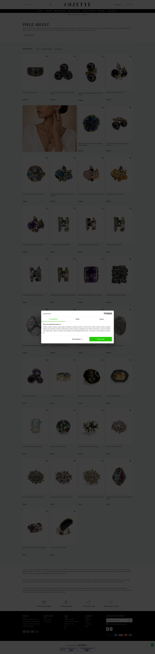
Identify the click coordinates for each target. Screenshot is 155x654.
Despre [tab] (102, 319)
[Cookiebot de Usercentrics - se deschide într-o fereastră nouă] (105, 314)
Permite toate (100, 339)
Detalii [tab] (77, 319)
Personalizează (76, 339)
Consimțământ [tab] (53, 319)
